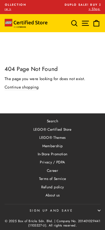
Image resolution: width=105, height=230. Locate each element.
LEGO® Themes (52, 137)
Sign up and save (51, 210)
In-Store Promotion (53, 154)
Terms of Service (52, 178)
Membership (52, 146)
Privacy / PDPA (52, 162)
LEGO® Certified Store (52, 129)
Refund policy (52, 187)
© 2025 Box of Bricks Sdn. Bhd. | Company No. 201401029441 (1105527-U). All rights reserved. (52, 223)
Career (52, 170)
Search (52, 121)
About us (53, 195)
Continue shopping (21, 87)
